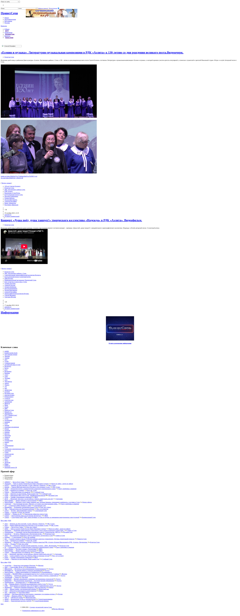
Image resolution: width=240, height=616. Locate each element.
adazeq (6, 599)
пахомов (7, 422)
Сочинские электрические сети (14, 449)
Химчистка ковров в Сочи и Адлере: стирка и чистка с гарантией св (36, 575)
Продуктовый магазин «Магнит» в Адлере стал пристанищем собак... (35, 504)
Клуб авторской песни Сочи (13, 194)
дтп (5, 386)
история (7, 391)
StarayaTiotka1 (8, 500)
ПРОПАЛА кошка (17, 597)
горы (6, 376)
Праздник (7, 435)
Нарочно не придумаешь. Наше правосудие (24, 494)
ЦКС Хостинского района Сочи (14, 189)
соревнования (8, 445)
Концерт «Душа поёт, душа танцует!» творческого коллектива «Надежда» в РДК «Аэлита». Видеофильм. (71, 220)
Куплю (60, 594)
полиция (7, 430)
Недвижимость (31, 567)
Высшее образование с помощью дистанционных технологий (33, 579)
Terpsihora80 (8, 577)
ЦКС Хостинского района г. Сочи (15, 273)
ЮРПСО (7, 466)
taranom (6, 487)
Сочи (9, 13)
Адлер (6, 361)
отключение (8, 420)
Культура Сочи (9, 57)
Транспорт (7, 455)
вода (5, 370)
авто (5, 359)
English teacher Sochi (10, 353)
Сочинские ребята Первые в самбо (20, 505)
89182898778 (8, 570)
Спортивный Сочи (40, 505)
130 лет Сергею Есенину (12, 186)
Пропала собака (17, 596)
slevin (6, 499)
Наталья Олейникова (11, 196)
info (5, 539)
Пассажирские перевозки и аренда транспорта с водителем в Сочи (31, 535)
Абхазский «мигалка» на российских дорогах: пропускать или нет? (31, 499)
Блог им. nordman (29, 537)
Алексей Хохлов (9, 285)
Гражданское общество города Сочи (36, 514)
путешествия (8, 440)
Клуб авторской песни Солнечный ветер (17, 277)
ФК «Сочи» (52, 485)
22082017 (7, 482)
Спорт (6, 452)
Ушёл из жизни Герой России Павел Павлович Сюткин (31, 483)
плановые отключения (11, 427)
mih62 (6, 529)
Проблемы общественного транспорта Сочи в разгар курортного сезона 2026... (39, 530)
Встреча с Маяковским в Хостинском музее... (28, 534)
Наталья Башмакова (10, 288)
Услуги (51, 569)
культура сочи (8, 400)
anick (6, 524)
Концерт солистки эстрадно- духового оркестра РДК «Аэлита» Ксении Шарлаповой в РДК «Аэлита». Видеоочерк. (50, 542)
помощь (7, 432)
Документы (8, 381)
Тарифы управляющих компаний (21, 497)
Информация (10, 312)
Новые (6, 18)
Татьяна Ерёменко (10, 287)
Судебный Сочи (39, 492)
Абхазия (7, 356)
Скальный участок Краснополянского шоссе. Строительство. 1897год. (38, 532)
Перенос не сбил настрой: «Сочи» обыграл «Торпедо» (28, 485)
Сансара (14, 512)
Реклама (7, 23)
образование (8, 413)
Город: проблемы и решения (67, 489)
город (6, 375)
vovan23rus (7, 565)
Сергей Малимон (10, 295)
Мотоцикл (12, 592)
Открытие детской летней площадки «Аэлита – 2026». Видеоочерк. (35, 545)
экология (7, 462)
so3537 (6, 485)
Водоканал (7, 371)
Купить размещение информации (120, 343)
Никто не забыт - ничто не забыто (62, 483)
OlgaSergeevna (9, 582)
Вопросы (7, 36)
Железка (40, 565)
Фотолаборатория (10, 19)
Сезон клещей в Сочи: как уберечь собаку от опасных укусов (29, 556)
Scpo (6, 591)
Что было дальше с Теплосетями (26, 549)
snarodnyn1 (7, 215)
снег (5, 444)
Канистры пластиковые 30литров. (25, 565)
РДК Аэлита (8, 191)
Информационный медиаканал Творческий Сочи (20, 280)
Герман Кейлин (9, 198)
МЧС (6, 408)
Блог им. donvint (24, 512)
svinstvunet (7, 504)
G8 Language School (10, 354)
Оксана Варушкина (10, 200)
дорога (6, 383)
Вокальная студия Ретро (12, 193)
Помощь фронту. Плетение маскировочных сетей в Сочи (27, 584)
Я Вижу (7, 29)
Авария (6, 358)
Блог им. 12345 (32, 490)
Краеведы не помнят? (17, 490)
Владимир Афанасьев (11, 205)
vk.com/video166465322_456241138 (12, 178)
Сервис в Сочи (71, 530)
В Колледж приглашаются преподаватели (23, 591)
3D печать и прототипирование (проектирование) (30, 569)
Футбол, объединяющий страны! (21, 510)
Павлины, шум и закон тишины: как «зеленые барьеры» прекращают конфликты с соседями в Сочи (48, 502)
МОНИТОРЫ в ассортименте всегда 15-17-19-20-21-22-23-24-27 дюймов (35, 574)
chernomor (7, 483)
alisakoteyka (8, 587)
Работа (51, 587)
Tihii (5, 509)
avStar (6, 494)
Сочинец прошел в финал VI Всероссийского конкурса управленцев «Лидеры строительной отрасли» (42, 539)
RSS (9, 520)
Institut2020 (8, 579)
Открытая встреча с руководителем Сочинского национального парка (33, 489)
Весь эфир (4, 520)
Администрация (9, 363)
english (6, 351)
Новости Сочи (9, 410)
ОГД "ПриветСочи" (10, 415)
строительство (9, 454)
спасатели (7, 450)
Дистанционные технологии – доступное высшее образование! (34, 580)
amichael (7, 594)
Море (6, 405)
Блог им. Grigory (33, 482)
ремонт (6, 442)
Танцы (17, 577)
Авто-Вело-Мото (24, 592)
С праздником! (16, 537)
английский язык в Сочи (12, 364)
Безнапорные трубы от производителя (23, 599)
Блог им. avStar (23, 544)
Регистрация (53, 8)
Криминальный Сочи (89, 517)
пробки (6, 439)
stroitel (6, 489)
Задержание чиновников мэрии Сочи (26, 507)
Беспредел (7, 366)
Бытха (6, 368)
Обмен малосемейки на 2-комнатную (27, 572)
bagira (6, 557)
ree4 (5, 554)
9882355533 (8, 569)
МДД (7, 31)
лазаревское (8, 402)
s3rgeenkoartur (8, 532)
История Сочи (9, 34)
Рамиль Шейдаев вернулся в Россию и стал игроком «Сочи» (31, 487)
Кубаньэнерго (8, 396)
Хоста (6, 461)
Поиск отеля (9, 37)
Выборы (7, 373)
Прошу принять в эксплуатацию (26, 500)
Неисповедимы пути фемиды (20, 492)
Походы (7, 434)
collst (6, 589)
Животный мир (34, 582)
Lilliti (6, 586)
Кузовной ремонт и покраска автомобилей (29, 570)
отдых (6, 418)
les (5, 547)
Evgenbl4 (7, 574)
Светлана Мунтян (10, 297)
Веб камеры (8, 21)
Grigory (6, 492)
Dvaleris (6, 596)
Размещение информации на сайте (33, 610)
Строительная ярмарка (45, 599)
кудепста (7, 398)
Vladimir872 (8, 575)
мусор (6, 407)
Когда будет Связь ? (19, 482)
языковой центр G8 (10, 467)
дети (5, 380)
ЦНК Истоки (8, 278)
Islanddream (8, 507)
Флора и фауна (87, 502)
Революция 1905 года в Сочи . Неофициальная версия (27, 495)
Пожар (6, 429)
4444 (6, 567)
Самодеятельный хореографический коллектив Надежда (22, 275)
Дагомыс (7, 378)
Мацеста (7, 403)
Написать (4, 26)
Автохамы (59, 499)
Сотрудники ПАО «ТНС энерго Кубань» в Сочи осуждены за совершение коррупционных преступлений (45, 517)
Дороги (6, 385)
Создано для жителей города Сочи (41, 607)
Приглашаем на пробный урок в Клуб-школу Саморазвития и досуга (32, 586)
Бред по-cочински (42, 509)
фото (6, 459)
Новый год (8, 412)
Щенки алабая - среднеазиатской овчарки (23, 589)
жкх (5, 388)
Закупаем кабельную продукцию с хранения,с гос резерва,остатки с (34, 594)
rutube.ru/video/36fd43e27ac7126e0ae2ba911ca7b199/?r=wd (19, 176)
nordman (7, 537)
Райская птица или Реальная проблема (21, 509)
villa (5, 584)
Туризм (6, 457)
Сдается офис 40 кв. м (17, 567)
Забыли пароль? (43, 8)
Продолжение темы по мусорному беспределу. (26, 515)
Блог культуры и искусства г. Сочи (15, 282)
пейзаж (6, 425)
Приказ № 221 (17, 514)
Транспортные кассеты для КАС (21, 601)
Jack (5, 592)
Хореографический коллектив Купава (16, 293)
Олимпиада (8, 417)
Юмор (6, 464)
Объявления (8, 32)
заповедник (8, 390)
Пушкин (13, 544)
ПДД (6, 423)
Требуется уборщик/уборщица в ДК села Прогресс (30, 587)
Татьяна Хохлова (9, 283)
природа (7, 437)
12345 (6, 490)
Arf (5, 505)
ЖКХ (36, 497)
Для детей (24, 577)
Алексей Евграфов (10, 201)
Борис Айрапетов (10, 203)
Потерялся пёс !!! (21, 582)
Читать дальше (6, 183)
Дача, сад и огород (58, 556)
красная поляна (9, 395)
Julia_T (6, 597)
